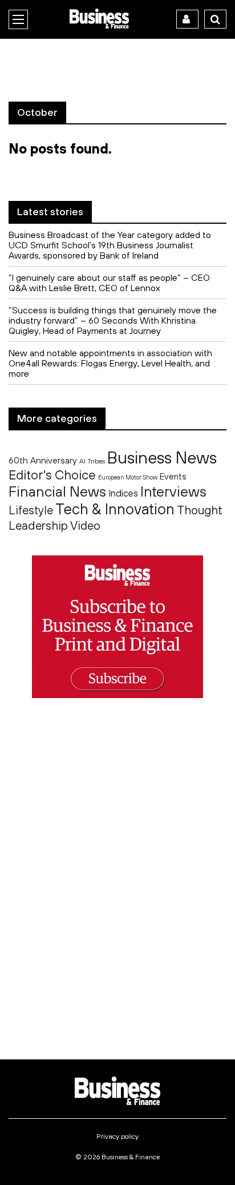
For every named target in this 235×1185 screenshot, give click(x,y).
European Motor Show (127, 477)
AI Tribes (92, 461)
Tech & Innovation (115, 509)
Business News (162, 457)
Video (85, 525)
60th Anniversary (43, 460)
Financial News (57, 491)
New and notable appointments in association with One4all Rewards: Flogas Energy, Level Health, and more (110, 363)
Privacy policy (117, 1136)
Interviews (173, 491)
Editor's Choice (52, 474)
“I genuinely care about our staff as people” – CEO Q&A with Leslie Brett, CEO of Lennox (109, 282)
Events (173, 476)
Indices (123, 492)
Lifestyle (31, 510)
